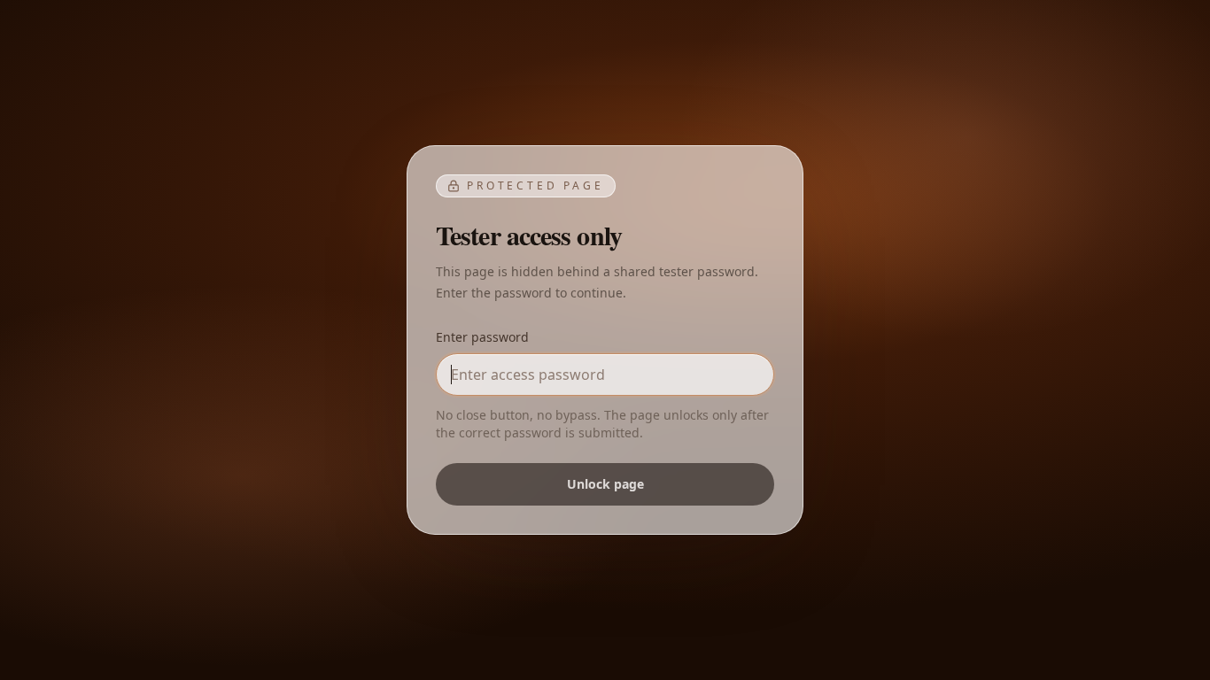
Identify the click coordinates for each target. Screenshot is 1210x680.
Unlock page (605, 483)
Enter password (482, 336)
